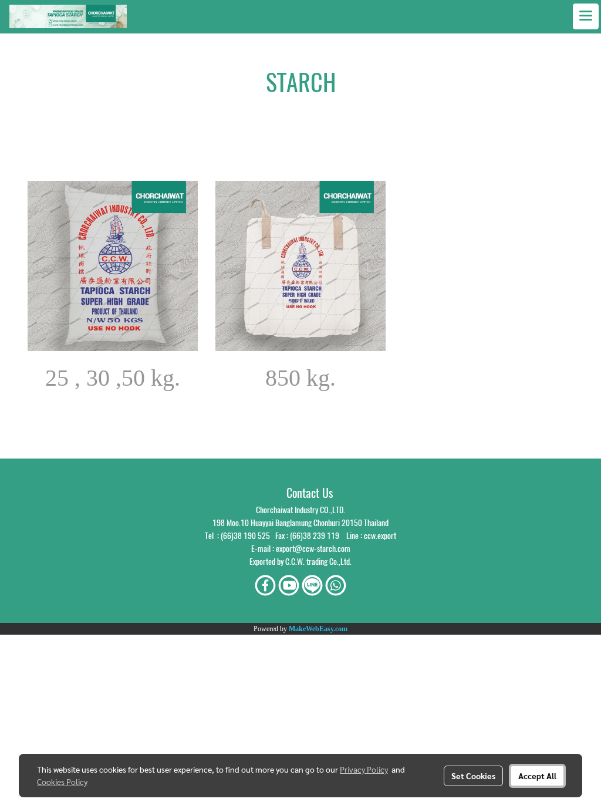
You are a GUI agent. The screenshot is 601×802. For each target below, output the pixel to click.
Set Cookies (473, 775)
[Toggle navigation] (586, 16)
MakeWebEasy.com (318, 629)
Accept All (537, 775)
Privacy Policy (364, 769)
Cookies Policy (62, 781)
